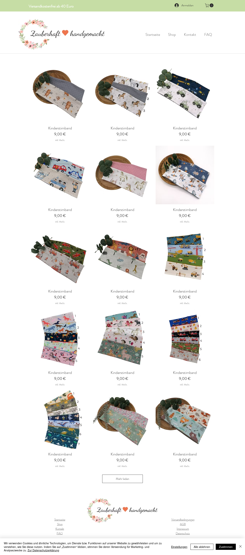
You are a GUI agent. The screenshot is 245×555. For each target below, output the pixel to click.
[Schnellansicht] (60, 93)
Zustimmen (226, 547)
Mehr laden (122, 479)
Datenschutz (183, 533)
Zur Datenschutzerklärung (43, 550)
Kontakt (60, 529)
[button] (209, 5)
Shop (60, 524)
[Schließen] (240, 546)
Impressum (183, 529)
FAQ (60, 533)
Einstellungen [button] (179, 547)
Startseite (59, 519)
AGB (183, 524)
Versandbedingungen (182, 519)
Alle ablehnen (202, 547)
